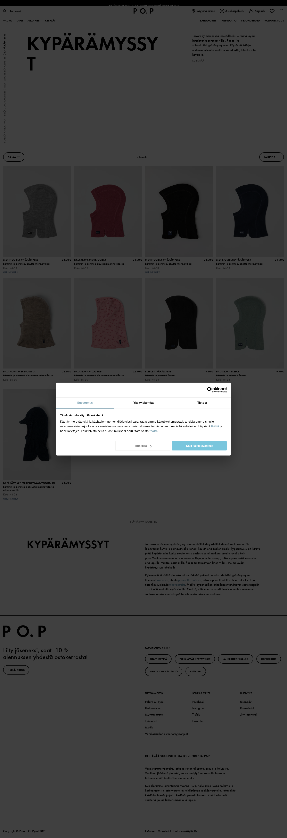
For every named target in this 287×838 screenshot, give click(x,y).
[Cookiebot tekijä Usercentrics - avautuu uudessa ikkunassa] (210, 390)
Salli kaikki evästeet (199, 445)
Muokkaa (141, 445)
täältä (215, 426)
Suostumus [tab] (85, 402)
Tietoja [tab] (202, 402)
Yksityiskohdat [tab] (143, 402)
